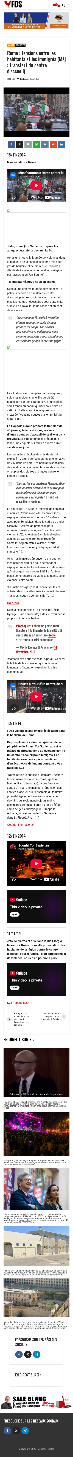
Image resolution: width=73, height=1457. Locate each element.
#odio (52, 635)
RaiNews (13, 602)
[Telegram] (36, 1354)
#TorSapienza (24, 625)
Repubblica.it (20, 1002)
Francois (11, 79)
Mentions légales (46, 1449)
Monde (11, 45)
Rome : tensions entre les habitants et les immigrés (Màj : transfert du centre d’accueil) (36, 62)
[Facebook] (19, 1354)
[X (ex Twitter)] (28, 1354)
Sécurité (20, 45)
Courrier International (20, 824)
